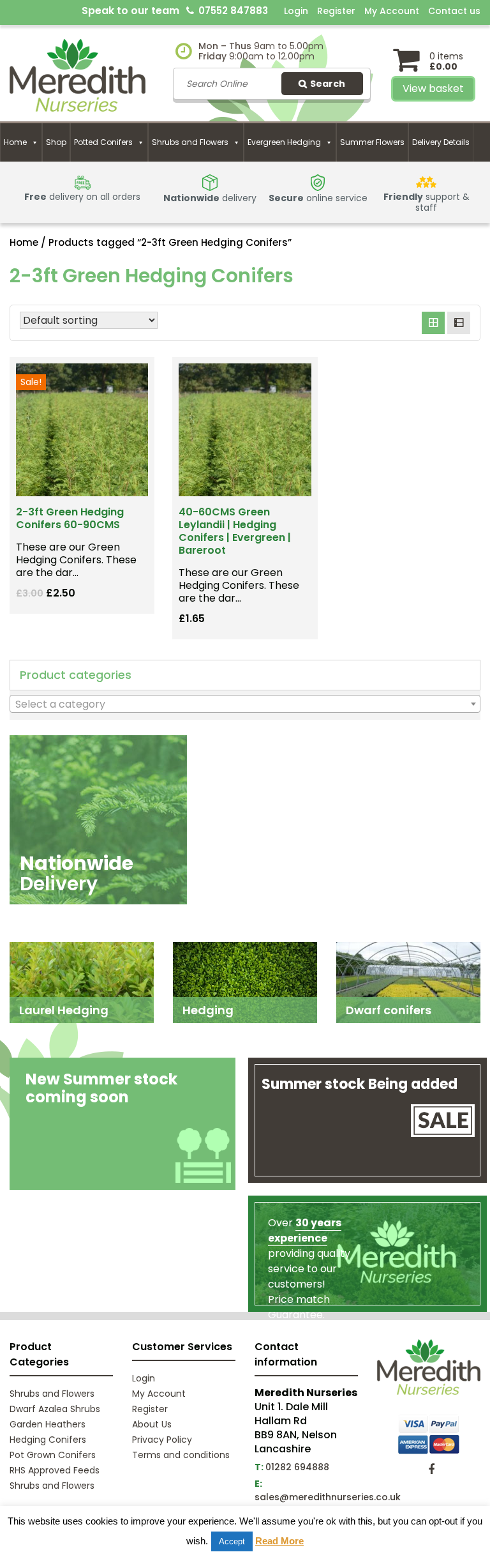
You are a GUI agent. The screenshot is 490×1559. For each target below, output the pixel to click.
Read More (279, 1540)
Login (296, 10)
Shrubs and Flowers (190, 142)
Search (327, 83)
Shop (56, 142)
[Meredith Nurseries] (77, 74)
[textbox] (245, 704)
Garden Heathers (47, 1424)
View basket (433, 88)
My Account (391, 10)
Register (336, 10)
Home (15, 142)
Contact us (454, 10)
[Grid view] (433, 323)
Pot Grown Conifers (53, 1455)
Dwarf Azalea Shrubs (55, 1409)
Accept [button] (232, 1541)
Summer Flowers (372, 142)
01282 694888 (297, 1467)
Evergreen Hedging (284, 142)
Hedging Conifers (48, 1439)
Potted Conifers (103, 142)
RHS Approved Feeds (55, 1470)
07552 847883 (233, 10)
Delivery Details (441, 142)
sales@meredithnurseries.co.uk (328, 1497)
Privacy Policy (162, 1439)
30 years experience (304, 1230)
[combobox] (245, 704)
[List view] (458, 323)
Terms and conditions (181, 1455)
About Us (152, 1424)
